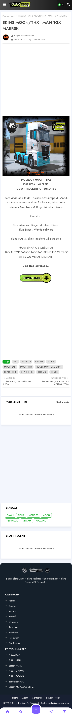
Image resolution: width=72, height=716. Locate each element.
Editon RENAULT (17, 681)
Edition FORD (15, 665)
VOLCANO (40, 520)
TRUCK (21, 15)
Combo (12, 606)
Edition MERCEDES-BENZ (21, 687)
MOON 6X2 (10, 366)
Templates (13, 627)
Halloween (14, 638)
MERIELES (33, 515)
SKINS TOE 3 (10, 372)
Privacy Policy (53, 697)
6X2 (15, 361)
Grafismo (13, 622)
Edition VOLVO (16, 671)
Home (15, 697)
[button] (61, 4)
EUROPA (39, 361)
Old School (14, 643)
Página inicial (9, 15)
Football (12, 616)
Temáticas (13, 632)
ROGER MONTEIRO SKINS (49, 366)
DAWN (10, 515)
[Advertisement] (36, 80)
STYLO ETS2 (27, 372)
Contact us (37, 697)
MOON (51, 361)
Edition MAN (15, 660)
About (25, 697)
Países (12, 600)
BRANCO (26, 361)
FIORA (21, 515)
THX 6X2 (42, 372)
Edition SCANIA (16, 676)
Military (12, 611)
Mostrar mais (62, 402)
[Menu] (4, 4)
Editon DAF (14, 655)
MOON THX (26, 366)
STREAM (27, 520)
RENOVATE (12, 520)
